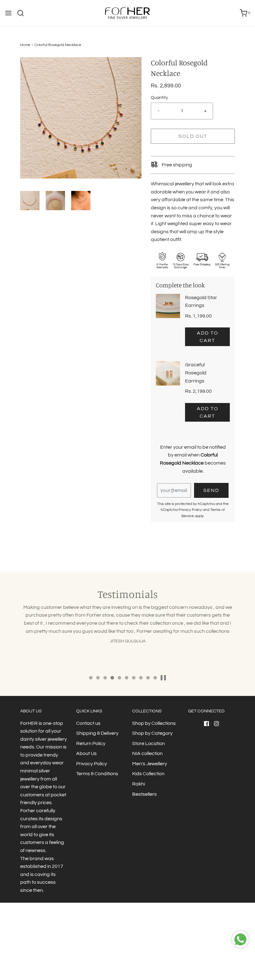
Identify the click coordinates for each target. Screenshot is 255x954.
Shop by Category (152, 733)
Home (25, 45)
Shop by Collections (154, 723)
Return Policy (90, 743)
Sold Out (192, 136)
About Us (86, 753)
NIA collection (147, 753)
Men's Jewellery (149, 763)
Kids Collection (148, 773)
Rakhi (138, 783)
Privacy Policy (190, 510)
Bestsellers (144, 794)
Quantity (159, 97)
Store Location (148, 743)
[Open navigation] (8, 13)
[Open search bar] (23, 13)
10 (155, 677)
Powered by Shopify (142, 937)
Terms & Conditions (97, 773)
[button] (29, 200)
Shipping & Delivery (97, 733)
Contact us (88, 723)
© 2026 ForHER (109, 937)
